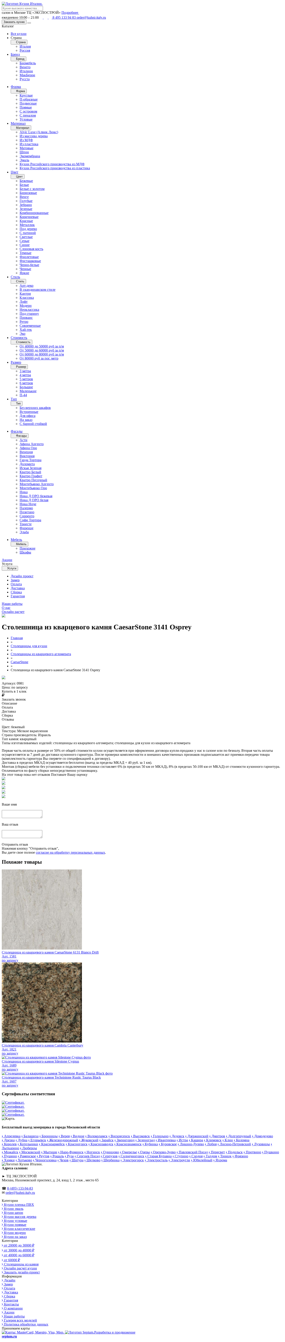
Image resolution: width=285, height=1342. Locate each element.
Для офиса (27, 416)
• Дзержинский (196, 1136)
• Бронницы (48, 1136)
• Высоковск (140, 1136)
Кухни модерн (14, 1233)
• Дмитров (217, 1136)
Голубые (26, 201)
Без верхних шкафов (35, 408)
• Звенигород (124, 1140)
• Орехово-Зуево (163, 1152)
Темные (25, 253)
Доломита (27, 464)
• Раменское (27, 1156)
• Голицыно (160, 1136)
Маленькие (28, 391)
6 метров (26, 383)
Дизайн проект (22, 576)
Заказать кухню (14, 22)
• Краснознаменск (128, 1144)
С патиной (28, 233)
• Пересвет (217, 1152)
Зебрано (26, 205)
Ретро (24, 321)
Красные (26, 221)
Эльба (24, 532)
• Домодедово (262, 1136)
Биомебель (28, 63)
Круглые (26, 95)
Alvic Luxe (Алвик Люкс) (39, 132)
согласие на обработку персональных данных (70, 852)
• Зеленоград (145, 1140)
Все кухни (18, 34)
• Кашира (196, 1140)
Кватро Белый (30, 472)
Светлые (26, 237)
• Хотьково (24, 1160)
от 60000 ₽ (11, 1260)
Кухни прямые (14, 1225)
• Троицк (225, 1156)
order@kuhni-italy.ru (91, 17)
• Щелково (92, 1160)
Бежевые (26, 181)
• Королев (9, 1144)
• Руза (69, 1156)
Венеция (26, 452)
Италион (26, 71)
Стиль (15, 277)
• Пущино (9, 1156)
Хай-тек (26, 329)
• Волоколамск (96, 1136)
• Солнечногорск (131, 1156)
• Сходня (196, 1156)
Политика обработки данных (25, 1324)
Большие (26, 387)
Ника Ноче (28, 504)
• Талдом (210, 1156)
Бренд (15, 54)
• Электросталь (156, 1160)
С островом (28, 111)
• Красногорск (77, 1144)
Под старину (29, 313)
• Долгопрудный (238, 1136)
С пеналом (28, 115)
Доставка (18, 588)
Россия (25, 50)
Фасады (16, 431)
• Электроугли (179, 1160)
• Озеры (144, 1152)
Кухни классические (19, 1229)
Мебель (16, 540)
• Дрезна (8, 1140)
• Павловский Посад (192, 1152)
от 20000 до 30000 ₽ (18, 1245)
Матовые (26, 148)
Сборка (16, 592)
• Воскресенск (119, 1136)
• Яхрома (220, 1160)
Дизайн (9, 1280)
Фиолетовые (29, 257)
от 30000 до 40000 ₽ (18, 1250)
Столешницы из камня (21, 1264)
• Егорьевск (37, 1140)
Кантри (25, 293)
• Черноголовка (45, 1160)
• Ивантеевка (166, 1140)
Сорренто (27, 516)
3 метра (25, 371)
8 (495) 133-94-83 (20, 1188)
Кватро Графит (31, 476)
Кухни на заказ (15, 1237)
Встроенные (29, 412)
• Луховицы (261, 1144)
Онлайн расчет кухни (20, 1268)
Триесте (26, 524)
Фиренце (26, 528)
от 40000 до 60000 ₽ (18, 1255)
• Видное (77, 1136)
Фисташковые (30, 261)
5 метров (26, 379)
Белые (24, 185)
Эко (22, 334)
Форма (16, 87)
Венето (25, 67)
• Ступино (180, 1156)
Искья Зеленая (30, 468)
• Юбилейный (201, 1160)
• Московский (29, 1152)
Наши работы (14, 1316)
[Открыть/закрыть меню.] (29, 23)
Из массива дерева (34, 136)
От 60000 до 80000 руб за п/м (42, 354)
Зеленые (26, 209)
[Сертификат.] (13, 1102)
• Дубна (21, 1140)
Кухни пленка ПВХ (18, 1205)
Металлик (27, 225)
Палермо (26, 508)
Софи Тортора (30, 520)
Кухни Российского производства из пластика (55, 168)
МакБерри (27, 75)
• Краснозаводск (100, 1144)
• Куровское (168, 1144)
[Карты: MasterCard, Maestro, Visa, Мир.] (33, 1332)
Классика (27, 297)
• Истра (182, 1140)
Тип (14, 399)
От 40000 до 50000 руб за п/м (42, 346)
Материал (18, 123)
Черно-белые (29, 265)
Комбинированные (34, 213)
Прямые (26, 107)
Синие (25, 245)
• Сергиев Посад (87, 1156)
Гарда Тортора (30, 460)
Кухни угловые (15, 1221)
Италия (25, 46)
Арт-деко (26, 285)
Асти (23, 440)
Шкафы (25, 552)
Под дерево (28, 229)
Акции (8, 1312)
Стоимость (19, 338)
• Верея (64, 1136)
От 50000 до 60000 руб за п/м (42, 350)
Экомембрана (30, 156)
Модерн (26, 305)
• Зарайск (106, 1140)
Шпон (24, 152)
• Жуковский (88, 1140)
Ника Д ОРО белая (34, 500)
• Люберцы (28, 1148)
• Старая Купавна (158, 1156)
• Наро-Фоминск (70, 1152)
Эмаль (24, 160)
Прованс (26, 317)
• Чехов (63, 1160)
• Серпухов (109, 1156)
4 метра (25, 375)
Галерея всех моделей (20, 1320)
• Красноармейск (52, 1144)
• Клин (227, 1140)
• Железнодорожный (62, 1140)
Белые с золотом (32, 189)
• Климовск (213, 1140)
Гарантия (18, 596)
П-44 (23, 395)
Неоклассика (29, 309)
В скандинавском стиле (37, 289)
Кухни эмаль (13, 1209)
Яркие (24, 273)
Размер (16, 362)
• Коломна (241, 1140)
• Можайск (10, 1152)
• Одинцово (110, 1152)
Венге (24, 197)
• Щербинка (110, 1160)
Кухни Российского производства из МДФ (52, 164)
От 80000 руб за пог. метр (39, 358)
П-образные (29, 99)
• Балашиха (30, 1136)
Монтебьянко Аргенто (37, 484)
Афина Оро (28, 448)
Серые (24, 241)
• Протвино (252, 1152)
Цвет (14, 172)
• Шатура (76, 1160)
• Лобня (211, 1144)
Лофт (24, 301)
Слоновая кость (31, 249)
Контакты (11, 1304)
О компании (13, 1308)
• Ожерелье (128, 1152)
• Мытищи (49, 1152)
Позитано (27, 512)
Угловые (26, 119)
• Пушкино (270, 1152)
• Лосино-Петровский (234, 1144)
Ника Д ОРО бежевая (36, 496)
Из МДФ (26, 140)
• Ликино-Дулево (191, 1144)
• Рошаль (57, 1156)
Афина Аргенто (32, 444)
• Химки (8, 1160)
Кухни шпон (13, 1213)
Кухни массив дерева (19, 1217)
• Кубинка (150, 1144)
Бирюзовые (28, 193)
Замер (15, 580)
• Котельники (28, 1144)
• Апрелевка (11, 1136)
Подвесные (28, 103)
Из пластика (29, 144)
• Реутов (43, 1156)
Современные (30, 325)
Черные (25, 269)
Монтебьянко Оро (33, 488)
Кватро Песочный (33, 480)
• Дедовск (176, 1136)
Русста (25, 79)
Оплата (16, 584)
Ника (24, 492)
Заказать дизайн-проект (21, 1272)
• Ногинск (92, 1152)
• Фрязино (240, 1156)
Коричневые (29, 217)
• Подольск (234, 1152)
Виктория (27, 456)
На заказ (26, 420)
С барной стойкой (33, 424)
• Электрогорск (132, 1160)
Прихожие (27, 548)
